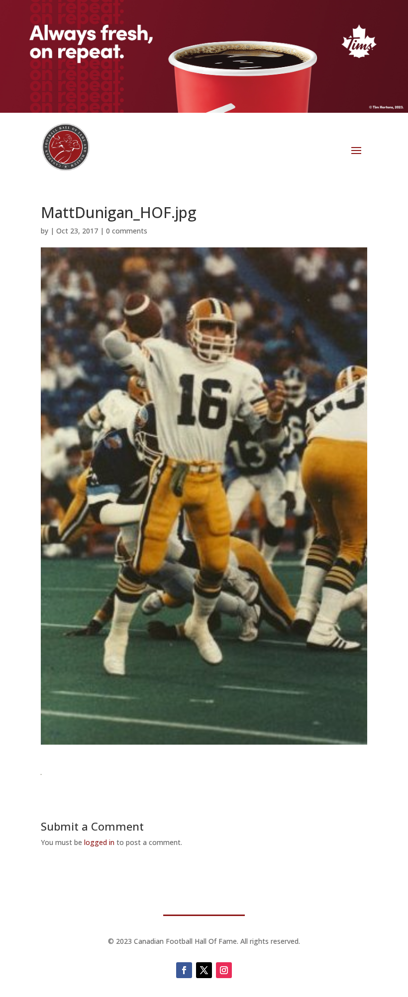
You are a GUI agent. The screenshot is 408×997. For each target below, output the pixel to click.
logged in (99, 842)
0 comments (126, 230)
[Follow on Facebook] (184, 970)
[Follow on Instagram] (224, 970)
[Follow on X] (204, 970)
